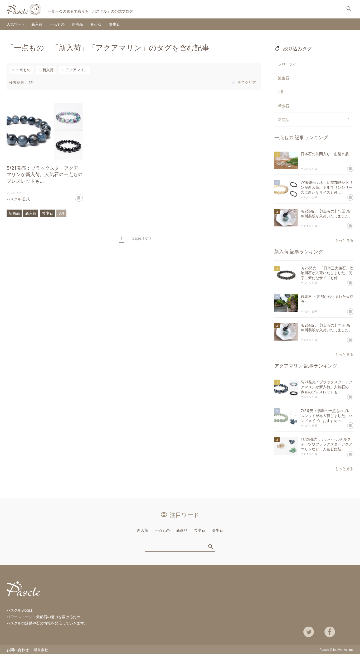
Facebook (329, 632)
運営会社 (40, 649)
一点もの (57, 24)
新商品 (77, 24)
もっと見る (344, 240)
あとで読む (82, 196)
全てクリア (246, 82)
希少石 (95, 24)
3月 (62, 213)
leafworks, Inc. (343, 650)
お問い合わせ (18, 649)
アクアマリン (76, 69)
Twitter (308, 632)
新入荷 (36, 24)
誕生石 (114, 24)
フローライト (314, 64)
